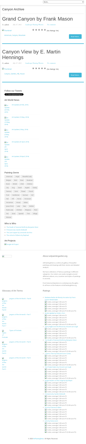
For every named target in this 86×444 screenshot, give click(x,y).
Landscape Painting (31, 24)
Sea (7, 214)
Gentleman (15, 195)
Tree (28, 214)
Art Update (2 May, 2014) (20, 129)
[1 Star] (33, 29)
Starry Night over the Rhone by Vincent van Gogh (61, 327)
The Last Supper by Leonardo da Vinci (19, 232)
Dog (13, 188)
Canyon (15, 35)
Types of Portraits (15, 330)
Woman (8, 217)
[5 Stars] (44, 29)
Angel (17, 176)
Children (29, 184)
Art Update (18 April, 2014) (20, 156)
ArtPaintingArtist (10, 3)
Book (8, 184)
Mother (31, 206)
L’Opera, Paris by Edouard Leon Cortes (58, 354)
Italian (26, 202)
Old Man (19, 210)
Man (24, 206)
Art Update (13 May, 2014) (20, 117)
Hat (7, 199)
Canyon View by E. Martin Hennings (31, 54)
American (7, 35)
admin (6, 24)
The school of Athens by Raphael (17, 235)
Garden (13, 74)
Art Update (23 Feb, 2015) (20, 105)
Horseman (9, 202)
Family (35, 188)
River (35, 210)
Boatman (30, 180)
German (25, 195)
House (22, 74)
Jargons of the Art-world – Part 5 (20, 358)
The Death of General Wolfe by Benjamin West (22, 227)
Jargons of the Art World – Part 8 (20, 298)
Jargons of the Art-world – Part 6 (20, 342)
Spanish (21, 214)
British (15, 184)
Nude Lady (9, 210)
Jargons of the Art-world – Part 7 (20, 314)
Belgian (8, 180)
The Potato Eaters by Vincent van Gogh (58, 367)
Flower (23, 191)
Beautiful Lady (27, 176)
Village (35, 214)
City (7, 188)
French (31, 191)
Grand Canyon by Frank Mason (37, 19)
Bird (15, 180)
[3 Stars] (39, 29)
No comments (51, 24)
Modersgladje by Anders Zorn (55, 313)
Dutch (20, 188)
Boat (21, 180)
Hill (18, 74)
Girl (32, 195)
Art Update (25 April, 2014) (20, 142)
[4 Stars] (42, 29)
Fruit (7, 195)
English (27, 188)
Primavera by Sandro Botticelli (16, 230)
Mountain (21, 35)
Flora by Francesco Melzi (53, 407)
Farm (16, 191)
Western (40, 24)
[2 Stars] (36, 29)
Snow (13, 214)
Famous (8, 191)
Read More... (75, 36)
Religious (28, 210)
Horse (19, 199)
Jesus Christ (10, 206)
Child (22, 184)
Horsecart (28, 199)
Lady (18, 206)
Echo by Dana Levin (51, 421)
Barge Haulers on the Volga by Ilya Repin (58, 380)
